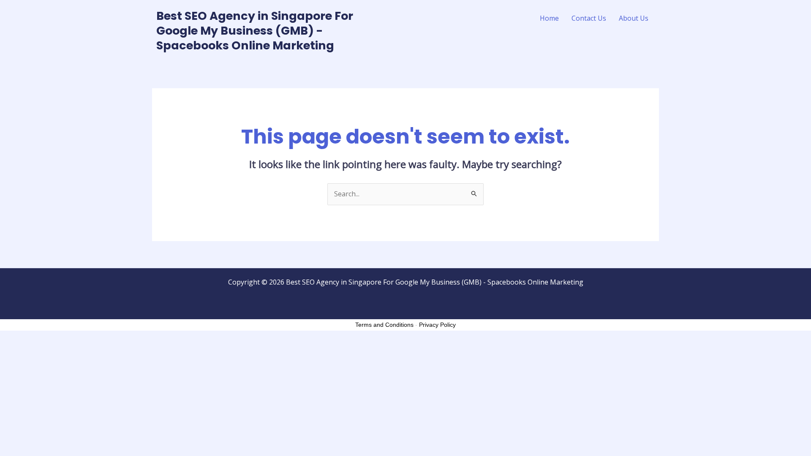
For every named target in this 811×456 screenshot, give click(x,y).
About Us (633, 18)
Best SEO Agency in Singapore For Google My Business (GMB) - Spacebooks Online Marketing (254, 30)
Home (549, 18)
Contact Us (589, 18)
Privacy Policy (437, 324)
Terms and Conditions (384, 324)
